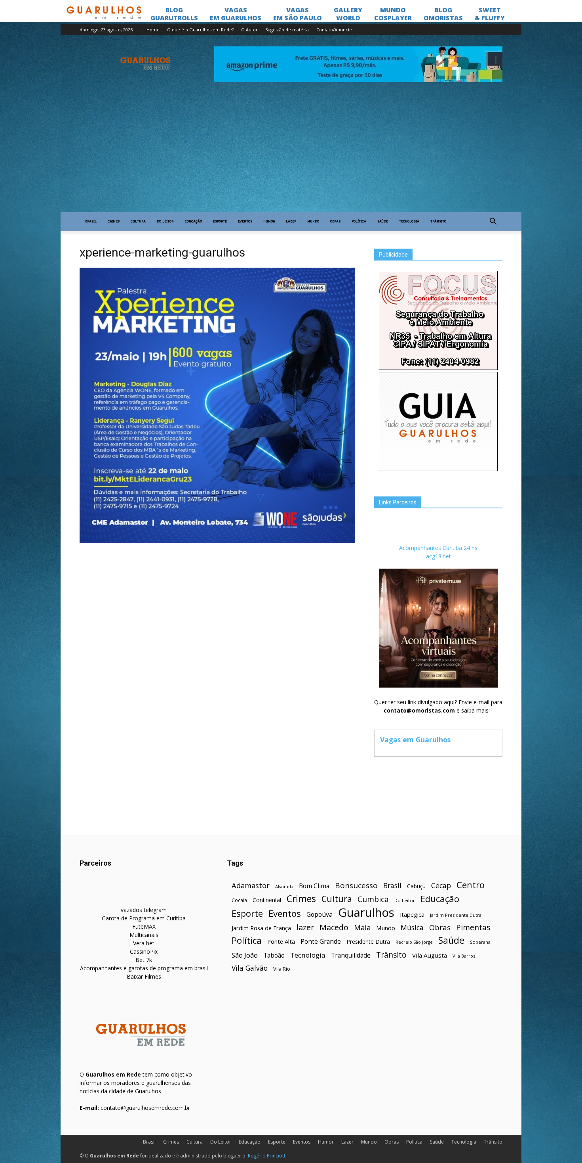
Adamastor (251, 885)
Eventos (245, 221)
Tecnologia (409, 221)
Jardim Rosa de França (261, 928)
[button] (492, 221)
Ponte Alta (281, 941)
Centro (470, 885)
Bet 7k (143, 960)
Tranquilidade (351, 955)
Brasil (91, 221)
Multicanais (143, 935)
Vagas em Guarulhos (415, 739)
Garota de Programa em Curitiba (144, 918)
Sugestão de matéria (287, 30)
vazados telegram (144, 910)
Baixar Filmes (144, 976)
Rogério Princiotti (267, 1155)
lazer (305, 927)
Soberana (480, 942)
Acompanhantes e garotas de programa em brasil (144, 968)
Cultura (138, 221)
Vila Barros (464, 956)
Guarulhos (366, 912)
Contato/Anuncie (334, 30)
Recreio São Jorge (414, 942)
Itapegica (412, 914)
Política (359, 221)
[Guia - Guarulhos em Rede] (438, 469)
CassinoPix (144, 951)
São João (245, 955)
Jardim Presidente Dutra (455, 915)
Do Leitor (165, 221)
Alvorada (284, 886)
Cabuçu (416, 886)
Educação (193, 221)
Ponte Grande (321, 941)
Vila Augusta (429, 955)
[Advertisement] (291, 152)
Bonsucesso (356, 885)
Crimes (114, 221)
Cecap (441, 885)
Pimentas (473, 927)
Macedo (334, 927)
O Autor (249, 30)
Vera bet (143, 943)
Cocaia (239, 900)
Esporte (220, 221)
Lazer (291, 221)
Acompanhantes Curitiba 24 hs (438, 548)
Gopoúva (319, 914)
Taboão (274, 955)
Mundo (313, 221)
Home (153, 30)
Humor (269, 221)
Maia (362, 927)
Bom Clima (314, 886)
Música (412, 928)
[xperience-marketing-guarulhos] (217, 541)
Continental (267, 900)
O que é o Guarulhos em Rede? (200, 30)
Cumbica (373, 899)
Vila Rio (281, 968)
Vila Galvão (250, 968)
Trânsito (438, 221)
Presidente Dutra (368, 941)
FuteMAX (144, 926)
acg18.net (438, 556)
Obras (335, 221)
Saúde (382, 221)
